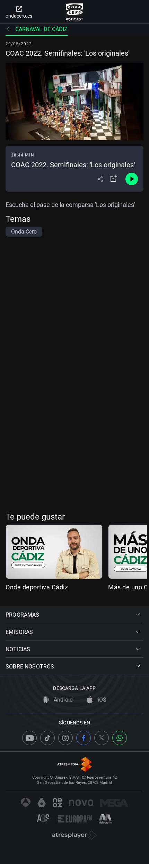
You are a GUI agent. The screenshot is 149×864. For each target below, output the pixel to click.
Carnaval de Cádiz (41, 29)
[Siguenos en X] (101, 738)
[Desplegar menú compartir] (100, 179)
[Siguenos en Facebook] (83, 738)
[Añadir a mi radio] (113, 179)
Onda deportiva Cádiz (37, 587)
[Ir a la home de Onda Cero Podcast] (74, 12)
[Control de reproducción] (131, 179)
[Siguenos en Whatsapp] (119, 738)
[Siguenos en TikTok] (47, 738)
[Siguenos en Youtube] (29, 738)
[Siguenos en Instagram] (65, 738)
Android (62, 699)
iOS (101, 699)
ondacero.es (19, 16)
